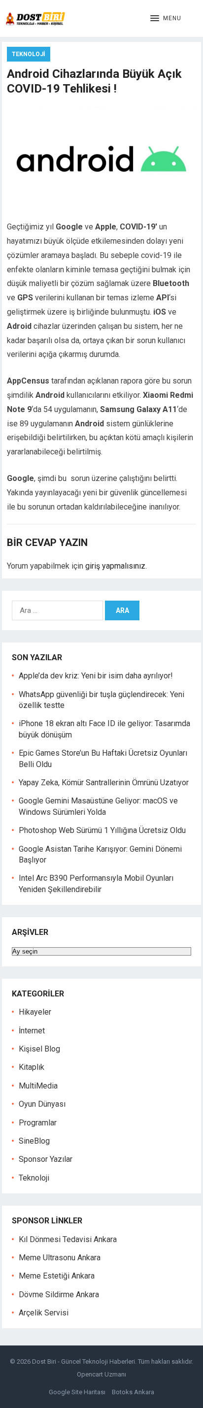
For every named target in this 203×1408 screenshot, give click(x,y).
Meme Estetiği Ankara (57, 1275)
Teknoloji (28, 54)
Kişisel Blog (39, 1049)
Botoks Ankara (133, 1392)
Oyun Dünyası (42, 1104)
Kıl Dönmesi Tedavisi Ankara (68, 1239)
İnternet (32, 1030)
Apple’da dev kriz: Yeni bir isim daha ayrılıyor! (96, 675)
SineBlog (34, 1141)
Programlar (38, 1122)
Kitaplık (31, 1067)
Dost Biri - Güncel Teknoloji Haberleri (83, 1361)
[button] (165, 19)
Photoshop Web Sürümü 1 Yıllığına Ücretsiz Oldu (102, 830)
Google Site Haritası (77, 1392)
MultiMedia (38, 1085)
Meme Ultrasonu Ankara (60, 1257)
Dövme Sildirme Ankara (59, 1294)
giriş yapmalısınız (115, 566)
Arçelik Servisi (43, 1312)
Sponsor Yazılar (45, 1159)
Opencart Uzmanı (101, 1374)
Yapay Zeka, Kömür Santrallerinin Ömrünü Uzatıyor (104, 782)
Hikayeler (35, 1012)
